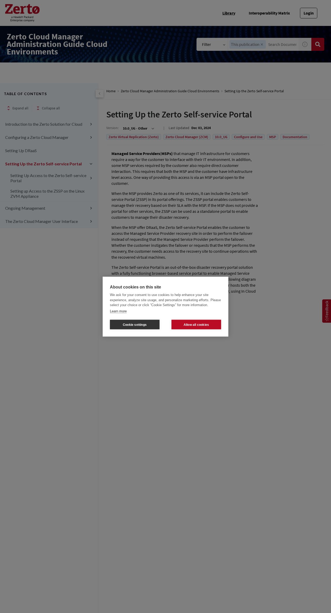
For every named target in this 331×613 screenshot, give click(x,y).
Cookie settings (135, 324)
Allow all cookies (196, 324)
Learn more (118, 311)
